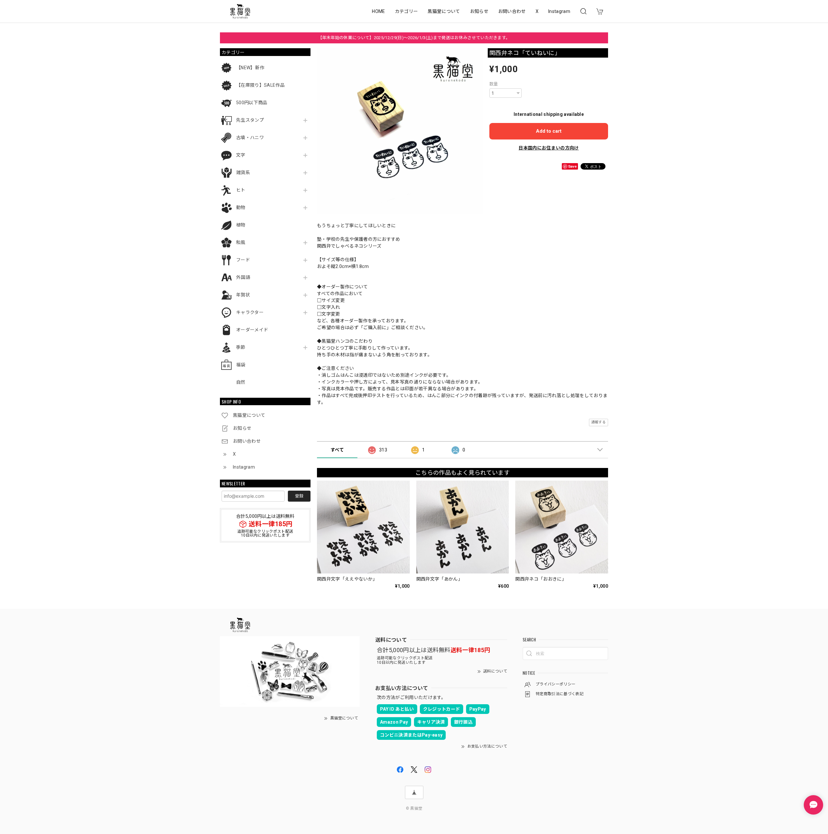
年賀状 (243, 294)
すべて (337, 449)
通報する (598, 422)
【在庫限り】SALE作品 (260, 85)
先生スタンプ (250, 120)
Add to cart (548, 131)
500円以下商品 (251, 102)
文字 (240, 155)
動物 (240, 207)
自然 (240, 382)
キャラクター (250, 312)
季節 (240, 347)
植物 (240, 225)
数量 (493, 84)
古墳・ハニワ (250, 137)
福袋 (240, 364)
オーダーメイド (252, 329)
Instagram (559, 11)
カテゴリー (406, 11)
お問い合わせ (512, 11)
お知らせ (479, 11)
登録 (299, 496)
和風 (240, 242)
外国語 (243, 277)
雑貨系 (243, 172)
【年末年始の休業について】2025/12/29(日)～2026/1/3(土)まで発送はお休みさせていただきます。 (414, 37)
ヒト (240, 190)
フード (243, 259)
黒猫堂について (444, 11)
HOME (378, 11)
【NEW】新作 (250, 67)
